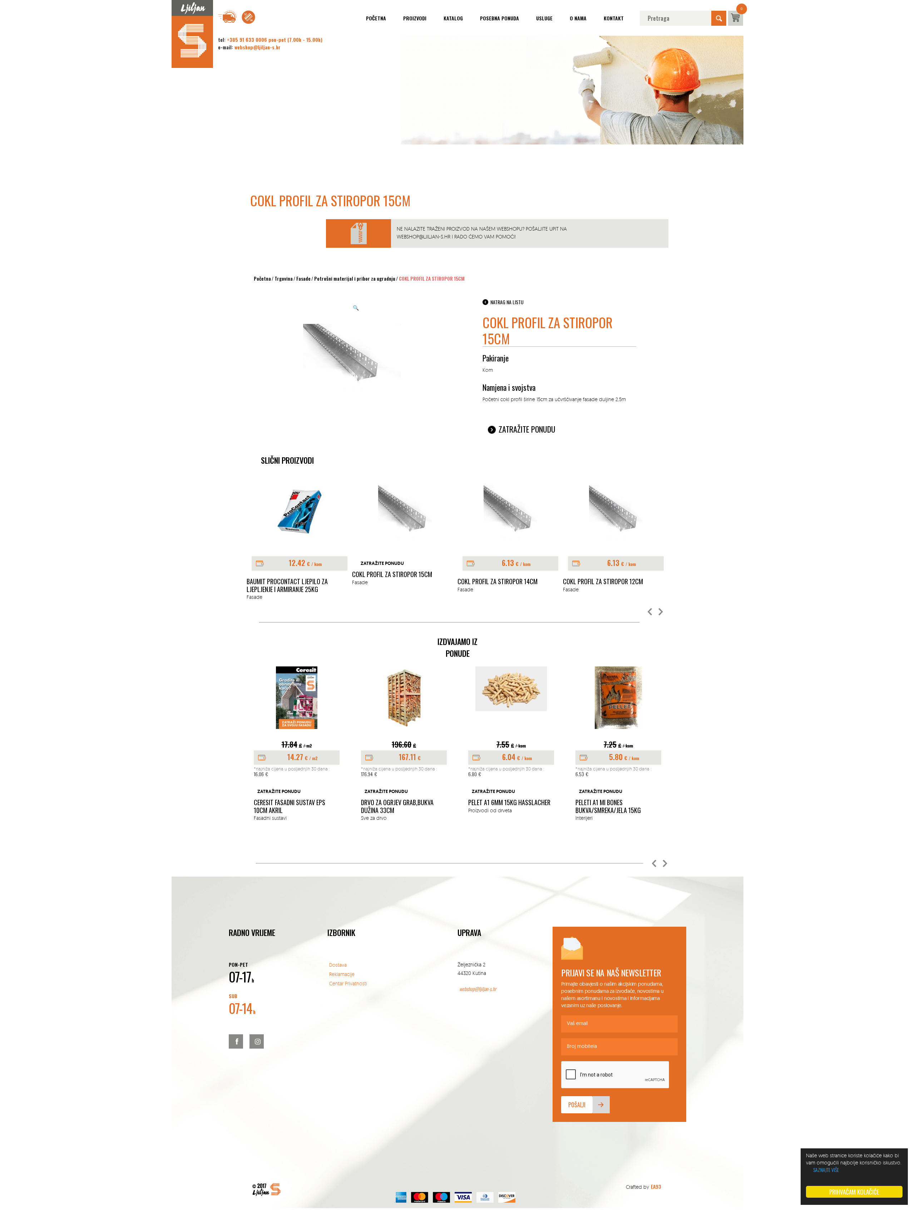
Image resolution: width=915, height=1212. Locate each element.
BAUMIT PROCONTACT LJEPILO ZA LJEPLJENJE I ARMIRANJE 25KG (287, 585)
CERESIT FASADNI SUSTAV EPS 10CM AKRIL (289, 806)
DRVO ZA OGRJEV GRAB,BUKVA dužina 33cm (397, 806)
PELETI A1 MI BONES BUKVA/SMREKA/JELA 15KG (608, 806)
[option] (299, 543)
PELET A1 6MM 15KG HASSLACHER (509, 803)
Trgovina (283, 278)
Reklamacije (342, 974)
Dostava (338, 965)
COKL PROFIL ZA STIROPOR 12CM (603, 582)
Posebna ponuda (499, 18)
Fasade (303, 278)
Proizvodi (414, 18)
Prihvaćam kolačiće (854, 1191)
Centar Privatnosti (348, 983)
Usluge (544, 18)
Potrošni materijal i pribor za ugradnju (354, 278)
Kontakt (614, 18)
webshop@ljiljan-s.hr (257, 47)
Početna (376, 18)
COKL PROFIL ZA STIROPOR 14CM (498, 582)
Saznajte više (826, 1169)
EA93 (656, 1186)
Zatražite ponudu (527, 429)
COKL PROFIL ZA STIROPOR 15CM (392, 574)
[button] (650, 612)
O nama (578, 18)
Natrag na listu (507, 302)
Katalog (453, 18)
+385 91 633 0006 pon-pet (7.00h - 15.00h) (274, 39)
